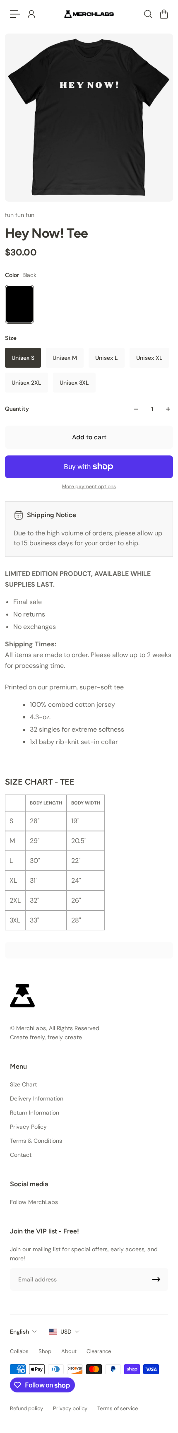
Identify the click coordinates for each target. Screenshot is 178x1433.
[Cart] (163, 14)
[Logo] (89, 14)
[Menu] (15, 14)
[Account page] (31, 14)
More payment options (89, 486)
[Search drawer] (148, 14)
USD (66, 1331)
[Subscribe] (156, 1279)
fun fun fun (19, 215)
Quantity (17, 408)
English (19, 1331)
